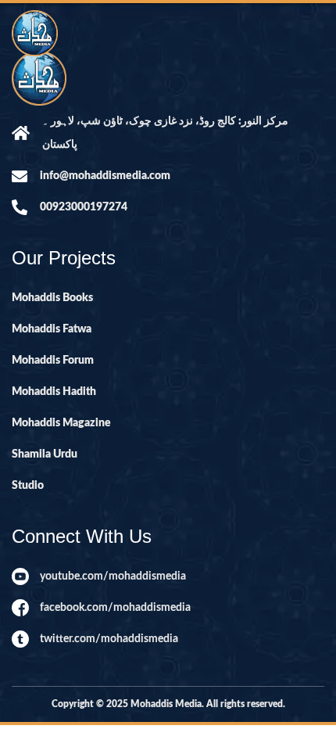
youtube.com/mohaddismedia (113, 576)
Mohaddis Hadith (54, 391)
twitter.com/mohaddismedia (109, 639)
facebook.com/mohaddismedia (115, 607)
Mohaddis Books (52, 298)
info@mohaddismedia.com (105, 176)
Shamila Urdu (44, 454)
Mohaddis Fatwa (51, 329)
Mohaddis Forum (53, 360)
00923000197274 (83, 207)
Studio (28, 485)
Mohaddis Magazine (61, 423)
